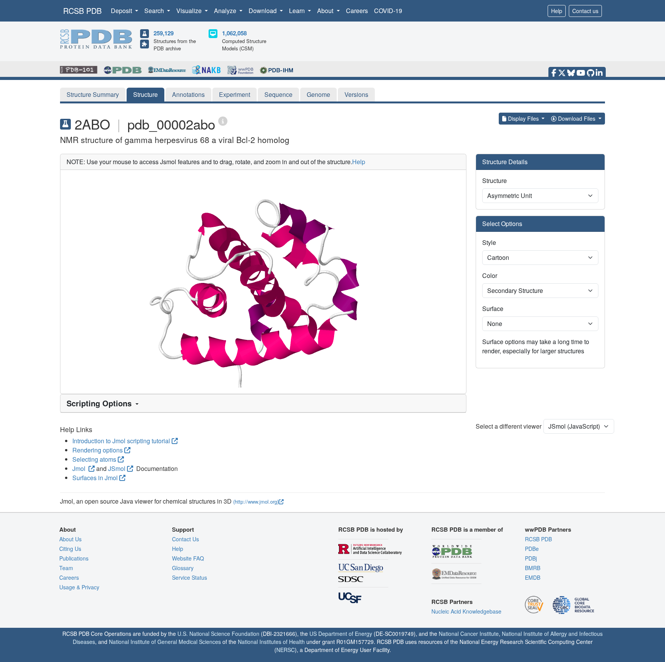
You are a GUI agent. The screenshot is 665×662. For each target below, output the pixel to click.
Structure (145, 94)
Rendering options (97, 450)
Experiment (234, 94)
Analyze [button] (226, 10)
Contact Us (185, 539)
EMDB (532, 577)
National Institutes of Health (271, 641)
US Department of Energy (340, 633)
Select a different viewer (508, 426)
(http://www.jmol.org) (256, 501)
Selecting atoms (94, 459)
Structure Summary (93, 94)
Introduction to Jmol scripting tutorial (121, 440)
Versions (356, 94)
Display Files (523, 118)
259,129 (164, 33)
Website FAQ (188, 558)
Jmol (79, 468)
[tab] (263, 403)
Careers (357, 10)
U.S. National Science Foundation (218, 633)
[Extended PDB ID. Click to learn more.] (222, 120)
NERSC (285, 650)
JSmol (116, 468)
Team (66, 568)
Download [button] (263, 10)
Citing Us (70, 548)
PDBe (532, 548)
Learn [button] (297, 10)
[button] (263, 403)
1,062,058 (234, 33)
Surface (492, 308)
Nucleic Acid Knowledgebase (466, 611)
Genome (318, 94)
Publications (74, 558)
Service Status (189, 577)
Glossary (183, 568)
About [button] (326, 10)
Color (489, 275)
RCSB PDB (82, 10)
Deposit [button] (122, 10)
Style (489, 242)
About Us (70, 539)
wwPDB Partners (548, 529)
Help (556, 11)
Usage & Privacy (79, 587)
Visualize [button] (189, 10)
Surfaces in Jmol (95, 477)
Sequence (278, 94)
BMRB (532, 568)
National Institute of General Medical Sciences (165, 641)
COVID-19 (388, 10)
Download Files (576, 118)
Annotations (188, 94)
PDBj (531, 558)
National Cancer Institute (469, 633)
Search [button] (154, 10)
